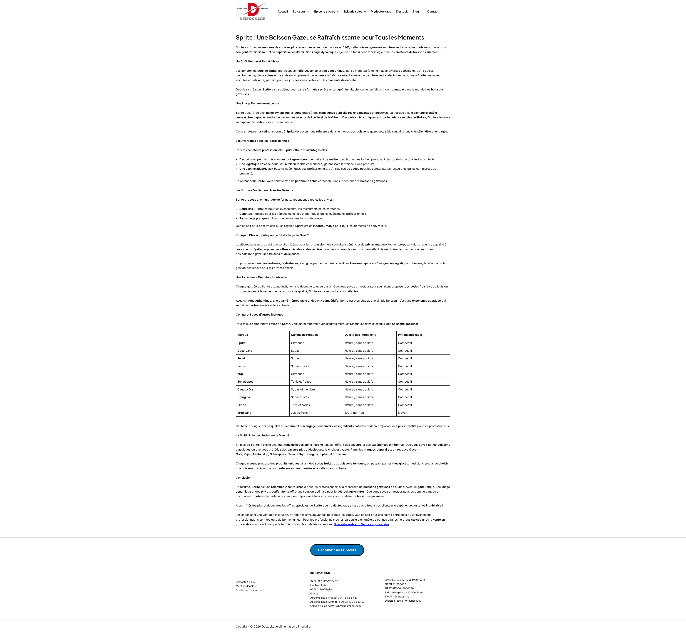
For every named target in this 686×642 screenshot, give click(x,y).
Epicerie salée (353, 11)
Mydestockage (381, 11)
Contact (432, 11)
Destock (402, 11)
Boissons (299, 11)
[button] (307, 11)
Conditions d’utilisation (249, 590)
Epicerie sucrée (324, 11)
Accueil (283, 11)
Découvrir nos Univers (337, 550)
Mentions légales (245, 585)
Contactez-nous (245, 581)
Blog (416, 11)
